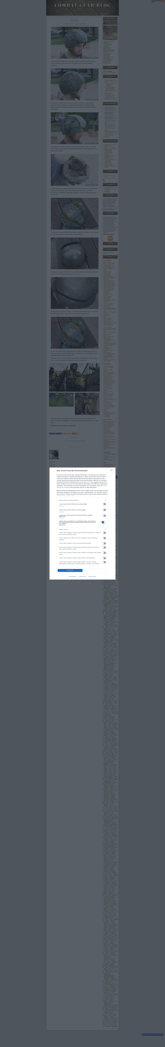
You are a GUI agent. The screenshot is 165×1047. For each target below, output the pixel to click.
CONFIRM (70, 570)
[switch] (104, 504)
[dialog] (82, 523)
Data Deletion (72, 576)
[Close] (112, 470)
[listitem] (82, 500)
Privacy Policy (92, 576)
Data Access (82, 576)
